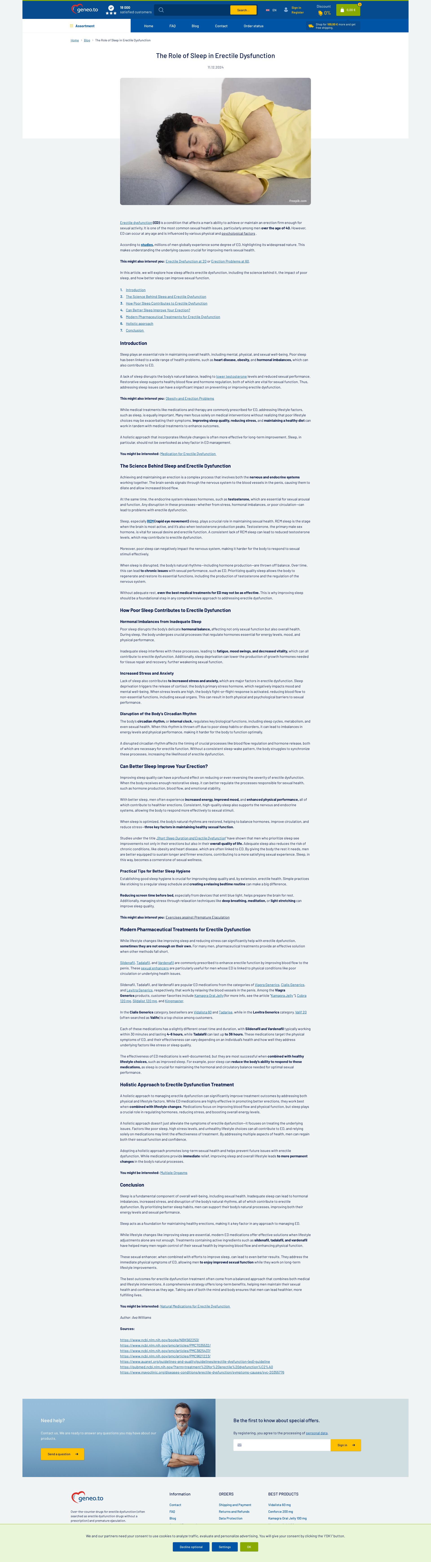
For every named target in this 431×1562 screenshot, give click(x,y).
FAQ (172, 26)
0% (327, 13)
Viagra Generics (267, 984)
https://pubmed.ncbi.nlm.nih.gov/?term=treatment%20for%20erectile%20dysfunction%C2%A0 (196, 1367)
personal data (317, 1433)
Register (298, 12)
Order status (254, 26)
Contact (221, 26)
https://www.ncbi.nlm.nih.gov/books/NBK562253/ (159, 1340)
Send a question (59, 1454)
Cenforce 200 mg (280, 1511)
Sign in (296, 7)
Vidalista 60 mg (279, 1505)
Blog (195, 26)
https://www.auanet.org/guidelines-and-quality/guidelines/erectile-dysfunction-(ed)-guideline (195, 1361)
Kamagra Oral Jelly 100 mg (287, 1518)
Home (148, 26)
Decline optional (191, 1547)
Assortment (85, 26)
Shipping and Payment (235, 1505)
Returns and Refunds (234, 1511)
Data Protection (230, 1518)
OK (249, 1547)
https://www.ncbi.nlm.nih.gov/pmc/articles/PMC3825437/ (165, 1350)
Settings (225, 1547)
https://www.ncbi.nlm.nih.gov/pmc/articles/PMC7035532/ (165, 1345)
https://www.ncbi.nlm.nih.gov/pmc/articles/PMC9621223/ (165, 1356)
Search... (243, 10)
